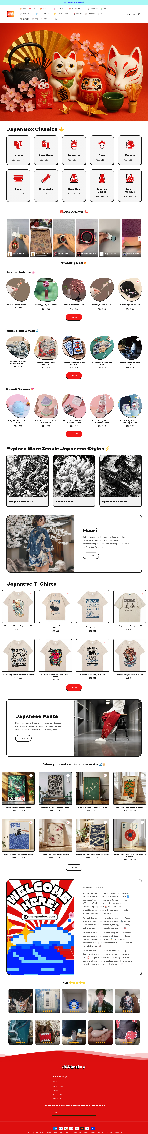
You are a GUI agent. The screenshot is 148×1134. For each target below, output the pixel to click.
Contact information (114, 1132)
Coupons (56, 1090)
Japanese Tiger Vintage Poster (55, 808)
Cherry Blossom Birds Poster (55, 854)
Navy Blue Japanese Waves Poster (92, 854)
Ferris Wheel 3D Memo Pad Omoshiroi (74, 422)
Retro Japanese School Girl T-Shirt (55, 627)
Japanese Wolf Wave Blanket (46, 363)
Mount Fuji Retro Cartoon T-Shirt (18, 675)
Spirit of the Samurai (115, 501)
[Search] (123, 14)
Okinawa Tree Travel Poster (129, 808)
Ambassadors (58, 1086)
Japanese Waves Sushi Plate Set (74, 363)
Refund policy (51, 1132)
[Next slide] (140, 1001)
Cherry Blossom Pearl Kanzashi (102, 305)
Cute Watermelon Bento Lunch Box (46, 422)
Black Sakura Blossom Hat (130, 305)
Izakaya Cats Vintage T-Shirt (130, 626)
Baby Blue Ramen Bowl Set (18, 422)
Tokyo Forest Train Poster (18, 808)
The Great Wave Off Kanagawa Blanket (18, 362)
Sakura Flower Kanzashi (18, 304)
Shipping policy (97, 1132)
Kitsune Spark (64, 501)
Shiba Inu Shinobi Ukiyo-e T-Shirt (18, 626)
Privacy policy (65, 1132)
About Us (56, 1082)
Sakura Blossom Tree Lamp (74, 305)
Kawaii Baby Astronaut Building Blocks (130, 422)
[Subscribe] (93, 1112)
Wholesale (57, 1099)
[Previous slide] (8, 1001)
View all (16, 160)
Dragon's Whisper (20, 501)
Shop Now (90, 556)
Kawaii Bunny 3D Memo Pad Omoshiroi (102, 422)
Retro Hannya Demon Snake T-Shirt (55, 675)
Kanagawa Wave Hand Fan (102, 363)
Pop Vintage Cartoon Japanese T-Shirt (92, 627)
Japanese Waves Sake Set (130, 363)
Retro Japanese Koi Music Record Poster (130, 855)
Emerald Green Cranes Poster (92, 808)
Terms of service (81, 1132)
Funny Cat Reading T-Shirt (92, 675)
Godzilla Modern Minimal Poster (18, 854)
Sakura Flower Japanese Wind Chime (46, 305)
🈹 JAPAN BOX (38, 1132)
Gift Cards (57, 1094)
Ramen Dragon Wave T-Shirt (130, 675)
